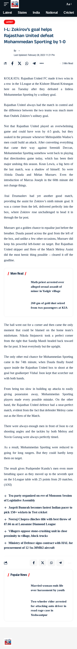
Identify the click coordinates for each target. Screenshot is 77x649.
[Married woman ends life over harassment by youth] (18, 587)
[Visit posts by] (8, 53)
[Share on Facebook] (12, 63)
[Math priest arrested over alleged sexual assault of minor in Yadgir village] (18, 286)
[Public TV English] (15, 4)
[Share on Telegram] (34, 63)
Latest (9, 22)
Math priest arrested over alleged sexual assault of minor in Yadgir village (47, 287)
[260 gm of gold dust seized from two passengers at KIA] (18, 305)
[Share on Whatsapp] (26, 63)
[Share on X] (19, 63)
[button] (7, 4)
